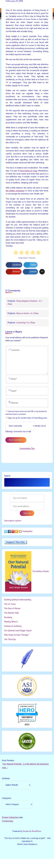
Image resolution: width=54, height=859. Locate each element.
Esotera (25, 831)
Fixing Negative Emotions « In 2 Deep (24, 302)
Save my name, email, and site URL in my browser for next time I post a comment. (26, 413)
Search (7, 476)
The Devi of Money (12, 608)
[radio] (15, 253)
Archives (6, 778)
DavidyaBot (27, 531)
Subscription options (12, 520)
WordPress (36, 831)
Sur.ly (32, 720)
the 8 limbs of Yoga (28, 170)
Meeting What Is (11, 621)
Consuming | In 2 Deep (25, 322)
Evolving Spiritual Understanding (17, 599)
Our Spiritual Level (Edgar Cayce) (18, 630)
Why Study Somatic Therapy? (16, 635)
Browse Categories (10, 817)
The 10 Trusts (10, 604)
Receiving (8, 617)
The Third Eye (10, 639)
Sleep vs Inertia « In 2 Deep (27, 313)
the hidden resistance (15, 190)
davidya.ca (27, 714)
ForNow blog (7, 821)
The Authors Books (40, 571)
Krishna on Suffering (12, 626)
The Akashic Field (11, 613)
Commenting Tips (27, 448)
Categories (6, 798)
